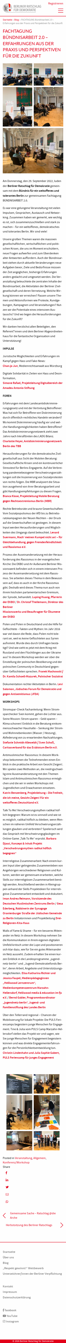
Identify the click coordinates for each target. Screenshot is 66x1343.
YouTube (11, 1316)
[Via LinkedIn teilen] (33, 1180)
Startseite (7, 19)
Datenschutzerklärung (17, 1297)
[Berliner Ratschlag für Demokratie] (22, 7)
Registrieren (55, 3)
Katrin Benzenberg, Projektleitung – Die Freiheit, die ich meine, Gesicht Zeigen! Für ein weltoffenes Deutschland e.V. (33, 797)
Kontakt (8, 1286)
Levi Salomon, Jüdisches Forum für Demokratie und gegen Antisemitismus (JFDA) (33, 689)
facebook (10, 1310)
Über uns (8, 1257)
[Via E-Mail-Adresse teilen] (33, 1194)
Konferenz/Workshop (16, 1162)
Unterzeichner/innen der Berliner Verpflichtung (32, 1274)
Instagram (12, 1321)
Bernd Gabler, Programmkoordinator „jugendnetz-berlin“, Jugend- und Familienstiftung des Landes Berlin (29, 1002)
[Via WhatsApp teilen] (33, 1201)
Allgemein (39, 1158)
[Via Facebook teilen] (33, 1172)
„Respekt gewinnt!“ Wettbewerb (23, 1268)
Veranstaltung (23, 1158)
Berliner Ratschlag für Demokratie (37, 1341)
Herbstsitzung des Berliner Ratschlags (29, 1225)
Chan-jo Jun (10, 366)
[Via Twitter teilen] (33, 1187)
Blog (16, 19)
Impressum (10, 1292)
